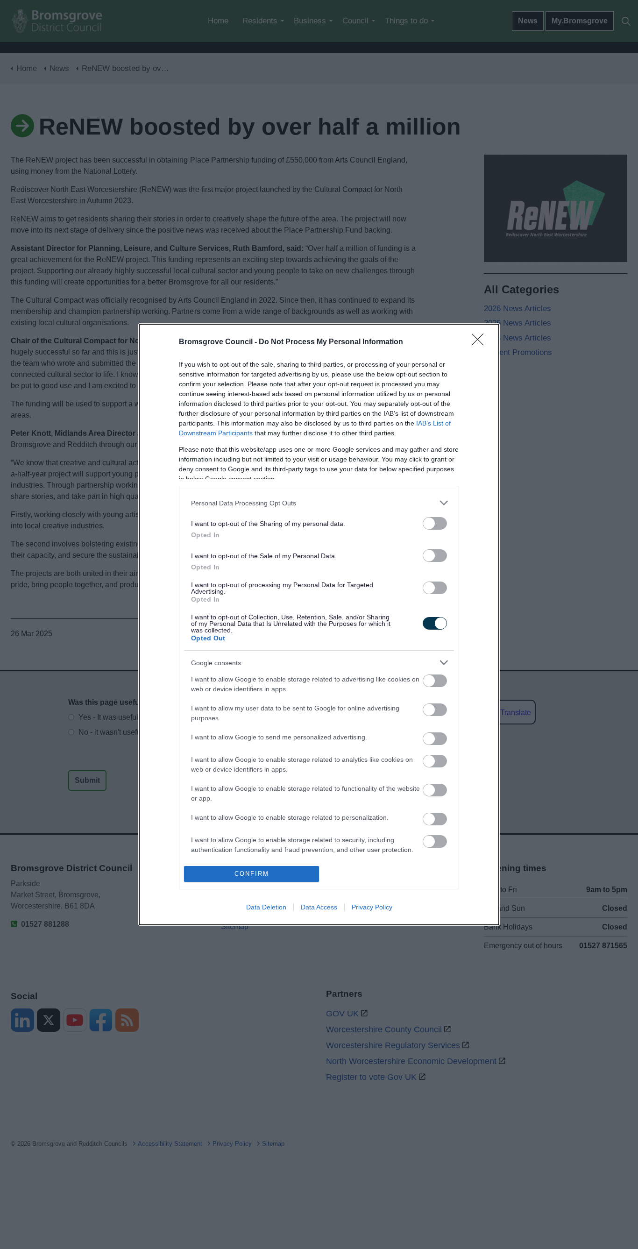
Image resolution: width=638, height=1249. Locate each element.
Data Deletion (266, 907)
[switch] (435, 523)
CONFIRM (251, 873)
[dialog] (319, 624)
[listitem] (319, 503)
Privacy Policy (372, 907)
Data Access (319, 907)
